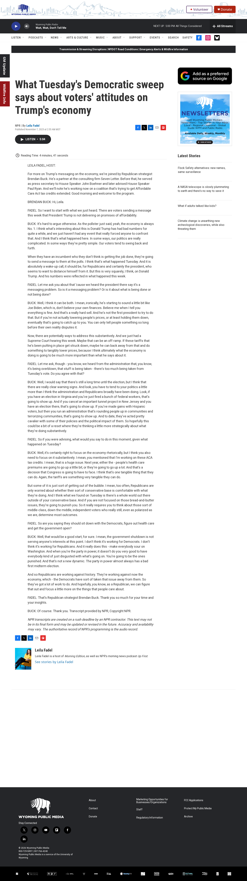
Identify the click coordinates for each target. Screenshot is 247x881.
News (55, 37)
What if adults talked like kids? (197, 206)
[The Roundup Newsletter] (205, 119)
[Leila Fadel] (23, 659)
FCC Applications (193, 800)
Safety (187, 37)
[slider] (32, 26)
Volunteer (200, 9)
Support (135, 37)
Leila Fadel (32, 125)
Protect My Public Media (198, 808)
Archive (188, 816)
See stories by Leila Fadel (54, 662)
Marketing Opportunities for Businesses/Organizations (152, 801)
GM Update (4, 66)
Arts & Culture (77, 37)
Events (155, 37)
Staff (139, 809)
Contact (93, 808)
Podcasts (36, 37)
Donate (226, 9)
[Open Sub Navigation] (23, 37)
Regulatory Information (149, 817)
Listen (16, 37)
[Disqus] (123, 738)
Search (173, 37)
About (117, 37)
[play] (16, 26)
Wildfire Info (4, 94)
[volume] (27, 26)
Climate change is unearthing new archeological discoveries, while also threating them (201, 225)
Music (100, 37)
